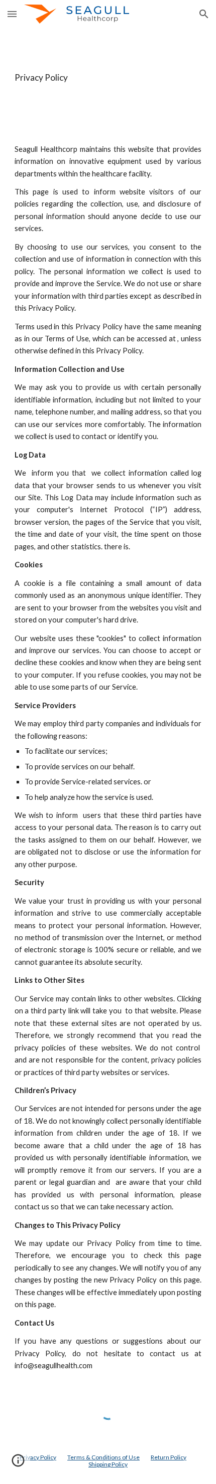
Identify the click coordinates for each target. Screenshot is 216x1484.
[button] (12, 14)
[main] (108, 77)
